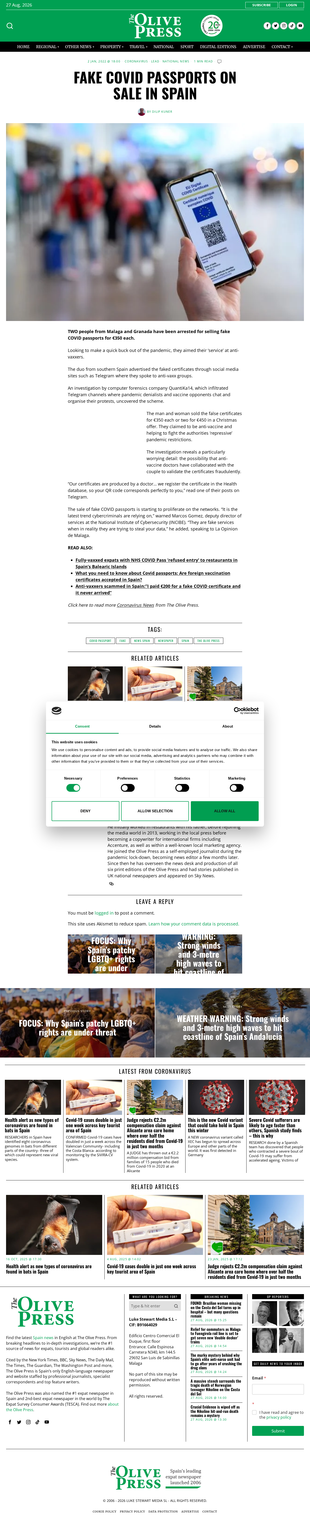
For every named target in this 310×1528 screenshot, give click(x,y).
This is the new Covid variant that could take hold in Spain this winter (216, 1125)
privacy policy (278, 1417)
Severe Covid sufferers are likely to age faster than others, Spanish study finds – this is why (275, 1127)
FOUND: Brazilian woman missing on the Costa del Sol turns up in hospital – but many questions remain (216, 1309)
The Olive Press (208, 641)
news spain (142, 641)
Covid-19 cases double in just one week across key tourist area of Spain (94, 1125)
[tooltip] (267, 26)
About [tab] (227, 726)
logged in (104, 913)
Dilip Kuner (162, 112)
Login (291, 5)
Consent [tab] (82, 726)
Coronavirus (136, 61)
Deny (85, 811)
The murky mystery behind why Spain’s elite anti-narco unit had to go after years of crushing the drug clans (216, 1361)
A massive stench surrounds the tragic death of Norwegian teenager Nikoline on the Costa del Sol (216, 1387)
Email (259, 1378)
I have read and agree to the (281, 1415)
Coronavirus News (135, 605)
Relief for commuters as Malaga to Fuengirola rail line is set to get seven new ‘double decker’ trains (215, 1335)
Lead (155, 61)
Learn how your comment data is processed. (193, 924)
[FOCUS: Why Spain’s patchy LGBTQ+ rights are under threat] (111, 954)
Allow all (224, 811)
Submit (278, 1431)
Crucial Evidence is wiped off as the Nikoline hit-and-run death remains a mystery (215, 1411)
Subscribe (261, 5)
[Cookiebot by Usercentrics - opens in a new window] (237, 710)
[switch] (128, 788)
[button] (176, 1306)
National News (176, 61)
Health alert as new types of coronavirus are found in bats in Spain (32, 1125)
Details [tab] (155, 726)
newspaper (165, 641)
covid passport (100, 641)
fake (123, 641)
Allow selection (155, 811)
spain (185, 641)
